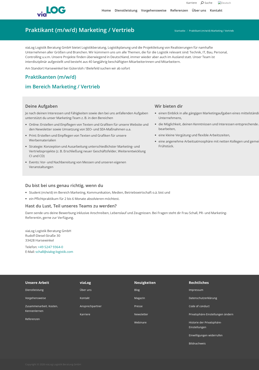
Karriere (191, 3)
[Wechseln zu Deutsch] (225, 2)
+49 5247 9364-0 (50, 247)
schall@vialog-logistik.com (54, 251)
